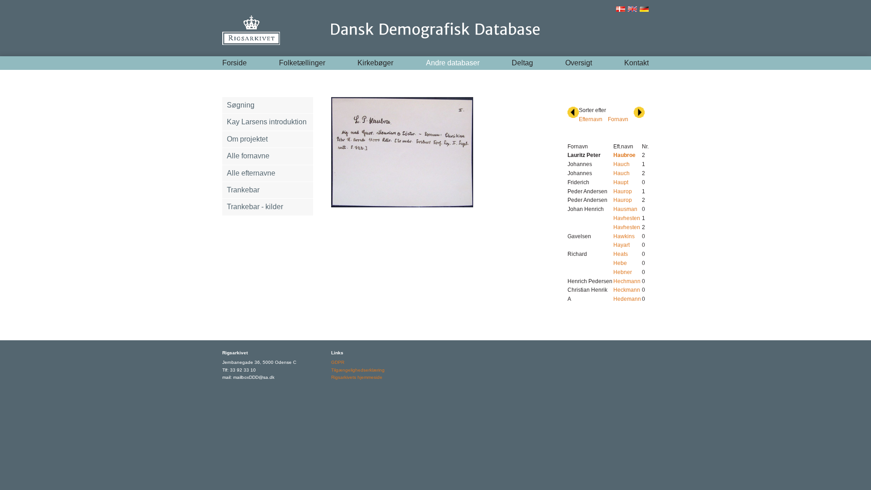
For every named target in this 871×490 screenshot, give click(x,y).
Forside (234, 63)
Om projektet (247, 139)
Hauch (621, 164)
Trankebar (243, 190)
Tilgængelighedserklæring (358, 370)
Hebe (620, 263)
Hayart (621, 245)
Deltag (522, 63)
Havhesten (626, 218)
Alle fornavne (248, 156)
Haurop (622, 191)
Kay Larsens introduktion (267, 122)
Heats (620, 254)
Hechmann (627, 281)
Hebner (622, 272)
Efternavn (590, 119)
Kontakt (636, 63)
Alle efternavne (251, 173)
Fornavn (618, 119)
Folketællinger (302, 63)
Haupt (620, 182)
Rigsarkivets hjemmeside (356, 377)
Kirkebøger (375, 63)
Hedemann (627, 299)
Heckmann (626, 290)
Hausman (625, 209)
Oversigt (578, 63)
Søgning (240, 105)
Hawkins (624, 236)
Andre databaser (453, 63)
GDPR (337, 362)
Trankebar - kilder (255, 207)
